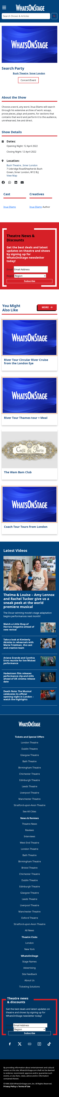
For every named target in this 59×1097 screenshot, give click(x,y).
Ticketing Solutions (29, 986)
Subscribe (29, 281)
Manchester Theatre (29, 798)
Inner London (37, 73)
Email (10, 269)
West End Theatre (29, 842)
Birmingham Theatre (29, 767)
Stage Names (29, 961)
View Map (12, 175)
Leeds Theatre (29, 786)
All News (29, 930)
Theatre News (29, 823)
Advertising (29, 967)
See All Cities (29, 811)
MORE (45, 307)
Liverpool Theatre (29, 792)
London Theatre (29, 742)
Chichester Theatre (29, 773)
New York (29, 949)
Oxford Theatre (29, 917)
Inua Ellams (9, 206)
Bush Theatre (14, 165)
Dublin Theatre (29, 748)
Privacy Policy (9, 1086)
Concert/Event (28, 80)
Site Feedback (29, 974)
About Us (29, 980)
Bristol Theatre (29, 867)
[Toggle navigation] (1, 7)
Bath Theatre (29, 761)
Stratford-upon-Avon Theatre (29, 805)
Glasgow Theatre (29, 755)
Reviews (29, 830)
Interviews (29, 836)
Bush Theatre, (21, 73)
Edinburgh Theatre (29, 780)
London (29, 942)
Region (10, 275)
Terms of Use (24, 1086)
